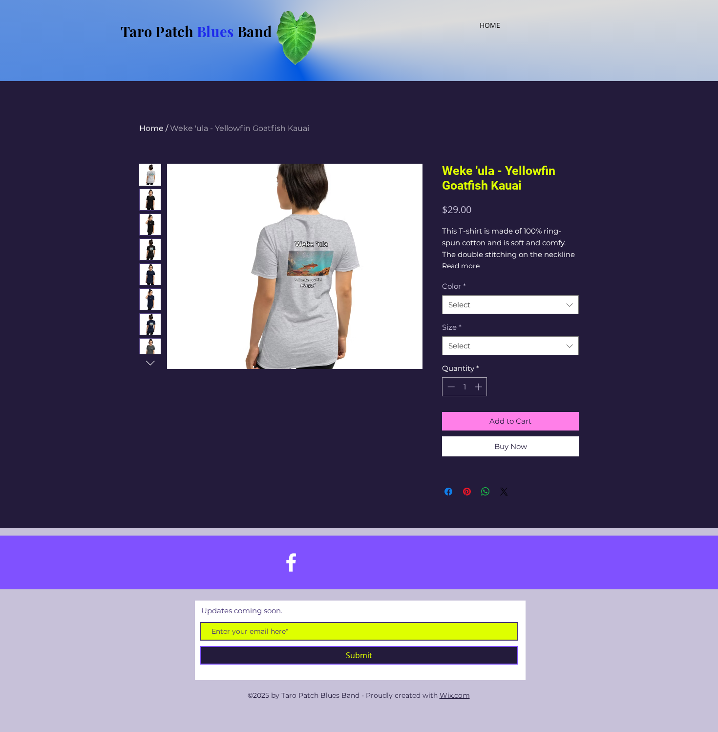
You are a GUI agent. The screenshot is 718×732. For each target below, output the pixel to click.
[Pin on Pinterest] (467, 491)
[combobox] (510, 304)
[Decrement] (450, 387)
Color (454, 286)
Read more (461, 265)
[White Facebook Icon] (291, 562)
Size (452, 327)
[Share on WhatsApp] (485, 491)
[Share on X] (504, 491)
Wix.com (455, 695)
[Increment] (479, 387)
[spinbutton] (465, 387)
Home (151, 128)
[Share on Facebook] (448, 491)
